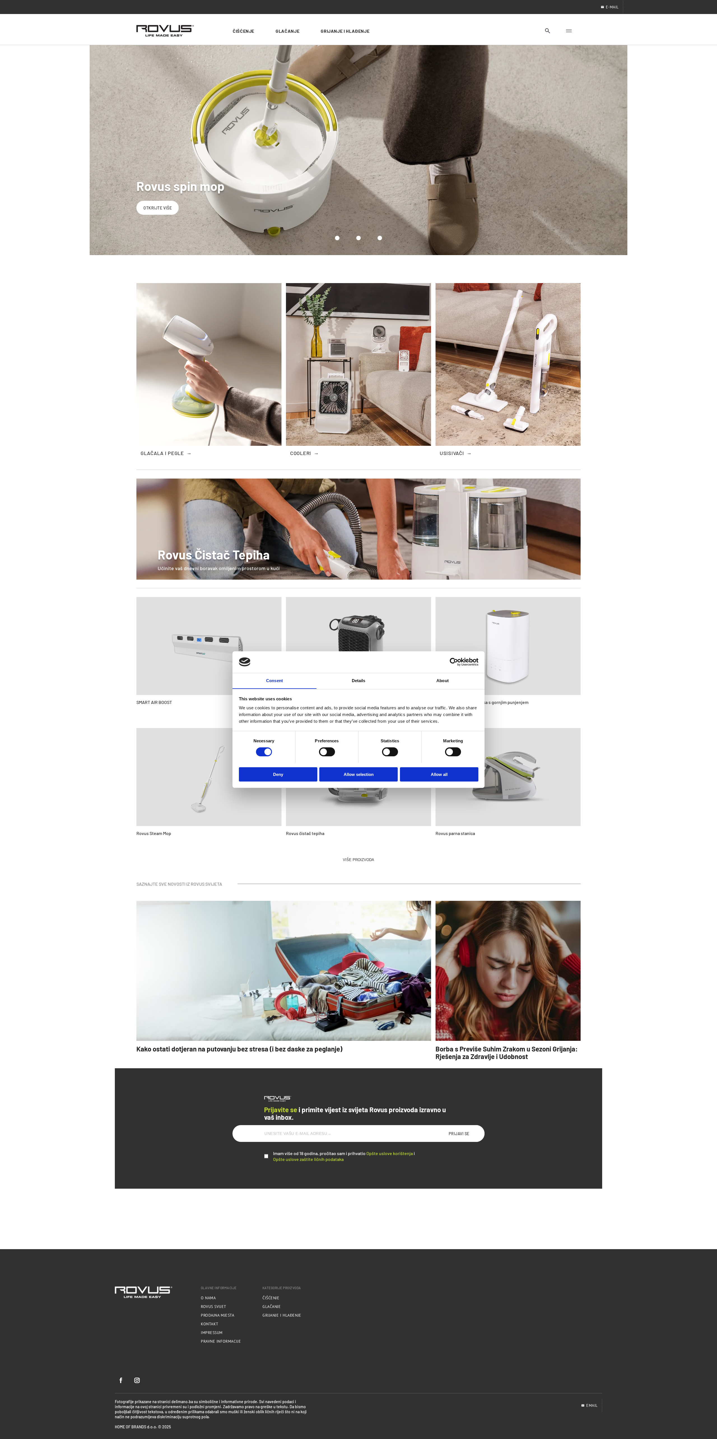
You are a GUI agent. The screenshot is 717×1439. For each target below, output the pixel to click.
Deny (278, 774)
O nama (208, 1297)
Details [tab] (359, 680)
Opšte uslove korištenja (389, 1153)
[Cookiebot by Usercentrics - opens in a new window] (453, 662)
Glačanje (271, 1306)
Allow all (439, 774)
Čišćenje (270, 1297)
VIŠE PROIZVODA (358, 860)
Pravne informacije (221, 1341)
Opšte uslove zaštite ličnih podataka (308, 1159)
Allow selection (359, 774)
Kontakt (209, 1323)
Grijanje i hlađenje (281, 1315)
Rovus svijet (213, 1306)
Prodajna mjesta (217, 1315)
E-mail (612, 7)
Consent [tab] (274, 680)
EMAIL (592, 1405)
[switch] (327, 751)
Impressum (212, 1332)
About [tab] (442, 680)
